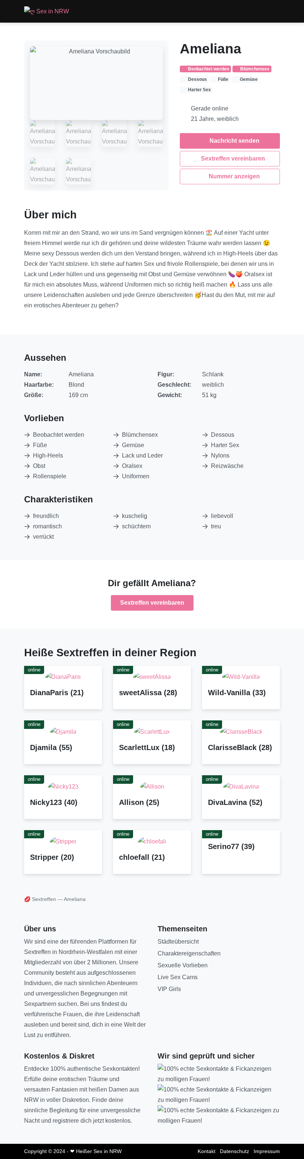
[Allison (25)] (152, 786)
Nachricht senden (234, 141)
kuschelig (134, 516)
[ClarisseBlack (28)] (241, 731)
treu (216, 526)
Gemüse (133, 445)
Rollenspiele (49, 476)
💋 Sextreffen (40, 899)
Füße (40, 445)
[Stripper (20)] (63, 841)
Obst (39, 466)
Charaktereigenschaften (189, 953)
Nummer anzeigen (233, 176)
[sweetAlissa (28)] (152, 677)
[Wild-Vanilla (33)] (241, 677)
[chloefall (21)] (152, 841)
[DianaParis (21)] (63, 677)
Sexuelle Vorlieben (183, 965)
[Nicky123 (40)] (63, 786)
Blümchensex (140, 435)
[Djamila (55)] (63, 731)
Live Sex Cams (178, 977)
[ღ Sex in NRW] (46, 11)
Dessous (222, 435)
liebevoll (222, 516)
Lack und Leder (142, 455)
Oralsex (132, 466)
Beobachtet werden (58, 435)
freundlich (46, 516)
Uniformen (135, 476)
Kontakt (206, 1151)
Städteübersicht (178, 941)
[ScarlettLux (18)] (152, 731)
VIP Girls (169, 989)
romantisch (47, 526)
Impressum (267, 1151)
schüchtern (136, 526)
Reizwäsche (227, 466)
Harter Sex (225, 445)
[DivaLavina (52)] (241, 786)
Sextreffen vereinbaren (232, 158)
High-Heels (48, 455)
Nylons (220, 455)
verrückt (43, 537)
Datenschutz (234, 1151)
